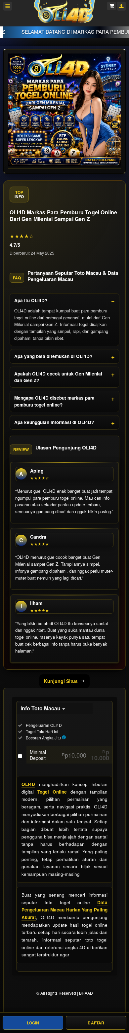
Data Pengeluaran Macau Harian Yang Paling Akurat (65, 909)
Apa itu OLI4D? (30, 300)
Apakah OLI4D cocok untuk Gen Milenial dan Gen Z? (58, 377)
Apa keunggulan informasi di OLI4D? (54, 422)
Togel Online (52, 792)
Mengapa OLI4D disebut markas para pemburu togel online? (54, 401)
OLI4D (28, 784)
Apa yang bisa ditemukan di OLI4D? (53, 356)
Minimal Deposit (69, 755)
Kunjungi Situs (61, 681)
